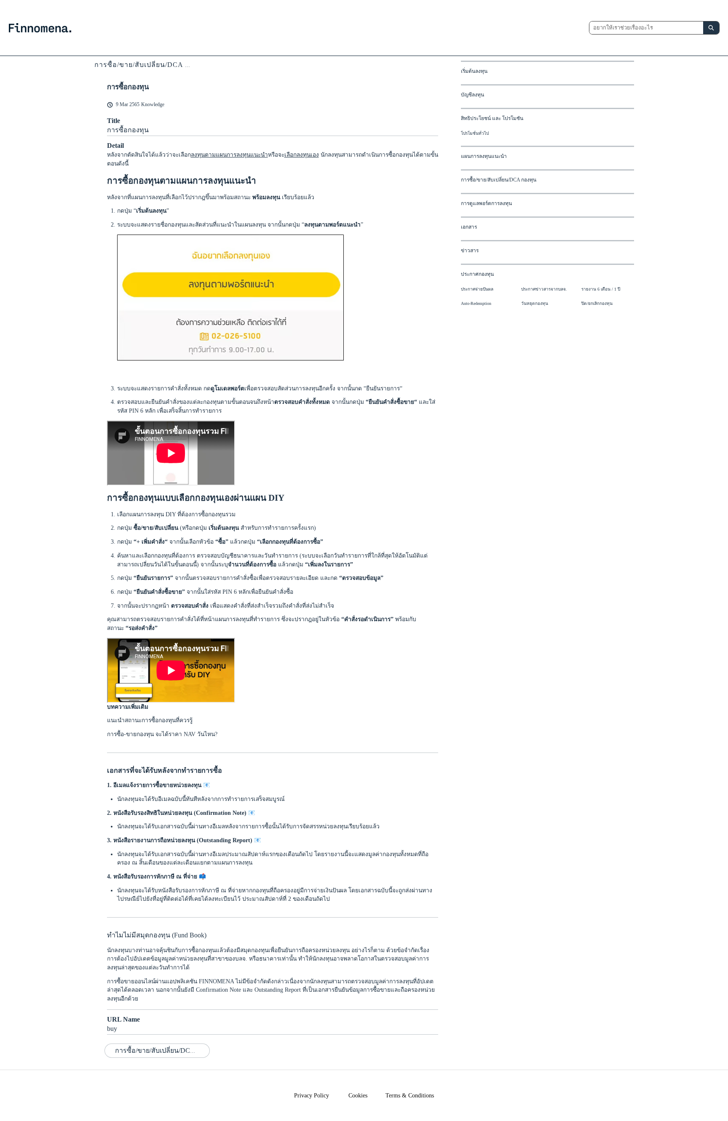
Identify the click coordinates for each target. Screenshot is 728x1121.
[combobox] (646, 27)
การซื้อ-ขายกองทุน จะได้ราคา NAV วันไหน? (162, 734)
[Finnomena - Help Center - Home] (40, 27)
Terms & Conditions (409, 1095)
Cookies (357, 1095)
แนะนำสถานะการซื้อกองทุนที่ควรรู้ (150, 720)
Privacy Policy (311, 1095)
